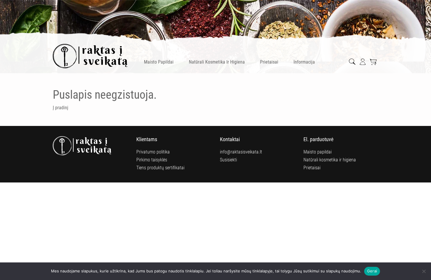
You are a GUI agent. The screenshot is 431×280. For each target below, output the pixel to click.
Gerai (372, 271)
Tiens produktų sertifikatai (160, 167)
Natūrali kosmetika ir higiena (217, 62)
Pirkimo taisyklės (151, 160)
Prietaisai (269, 62)
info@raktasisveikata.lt (241, 152)
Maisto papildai (159, 62)
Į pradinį (60, 107)
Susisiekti (228, 160)
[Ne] (424, 271)
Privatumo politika (153, 152)
